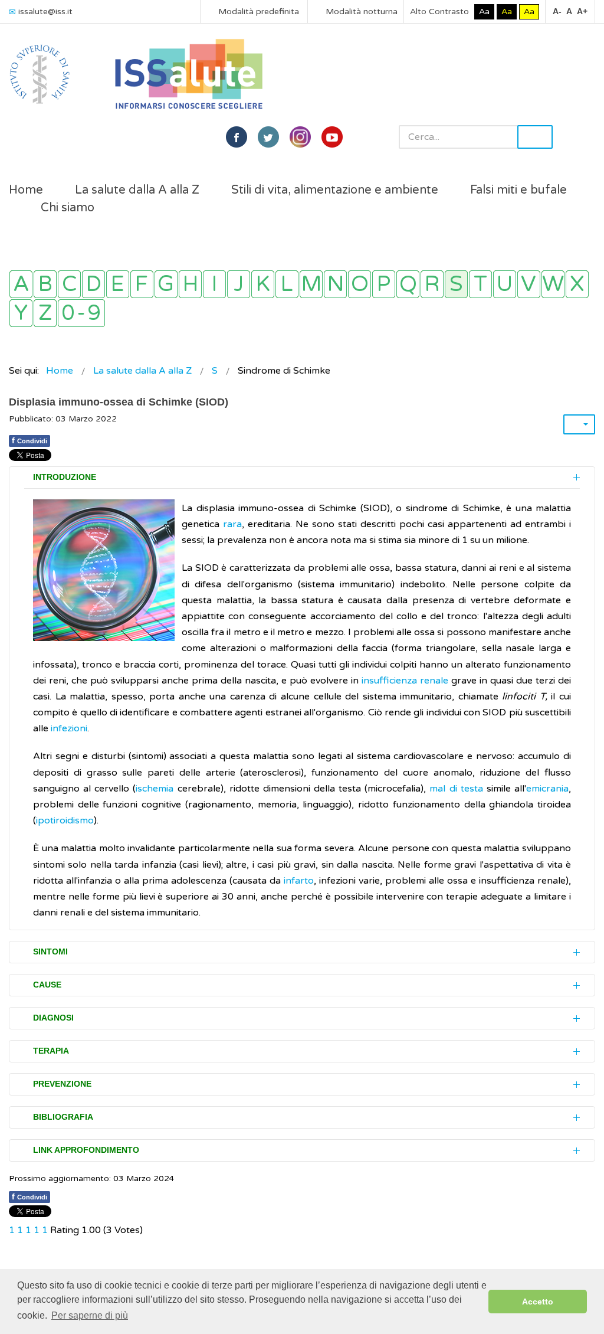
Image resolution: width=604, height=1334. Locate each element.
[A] (21, 284)
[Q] (408, 284)
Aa (484, 11)
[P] (384, 284)
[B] (45, 284)
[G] (166, 284)
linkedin (300, 137)
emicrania (547, 788)
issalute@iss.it (45, 11)
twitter (268, 137)
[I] (214, 284)
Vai (535, 137)
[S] (456, 284)
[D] (93, 284)
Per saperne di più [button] (89, 1315)
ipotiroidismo (65, 820)
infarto (299, 881)
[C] (69, 284)
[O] (359, 284)
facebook (236, 137)
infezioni (69, 728)
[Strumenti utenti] (579, 424)
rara (232, 524)
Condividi (29, 440)
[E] (118, 284)
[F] (142, 284)
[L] (287, 284)
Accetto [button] (537, 1301)
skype (332, 137)
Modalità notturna (360, 11)
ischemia (154, 788)
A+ (582, 11)
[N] (335, 284)
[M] (311, 284)
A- (557, 11)
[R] (432, 284)
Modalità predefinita (257, 11)
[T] (480, 284)
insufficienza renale (405, 680)
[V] (529, 284)
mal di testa (455, 788)
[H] (190, 284)
